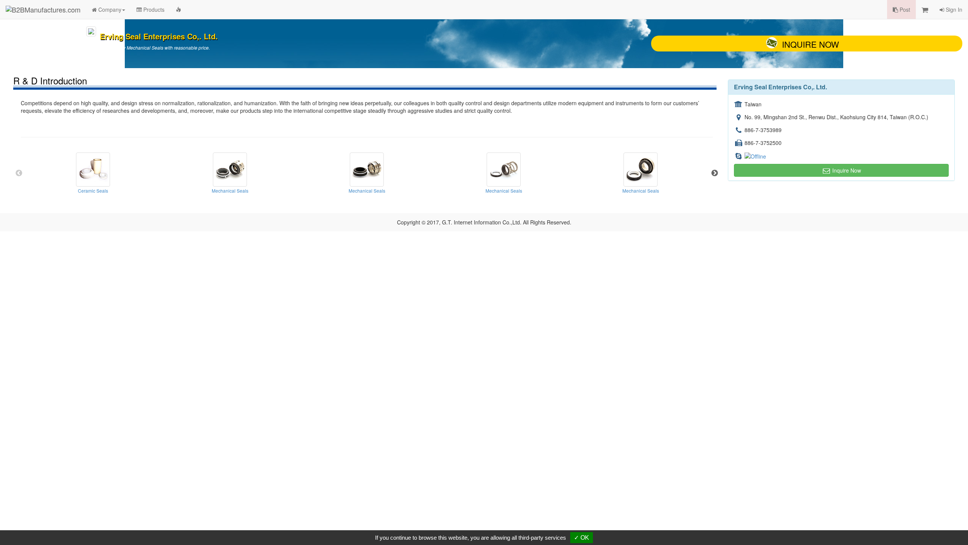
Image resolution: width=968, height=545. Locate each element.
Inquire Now (810, 44)
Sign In (953, 9)
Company (109, 9)
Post (904, 9)
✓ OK (581, 537)
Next (714, 173)
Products (153, 9)
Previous (19, 173)
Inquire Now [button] (846, 170)
